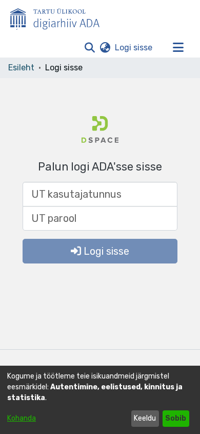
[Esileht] (59, 17)
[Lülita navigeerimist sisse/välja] (178, 48)
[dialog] (100, 400)
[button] (89, 48)
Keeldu (145, 418)
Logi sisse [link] (134, 47)
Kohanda (21, 418)
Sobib (175, 418)
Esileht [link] (21, 67)
